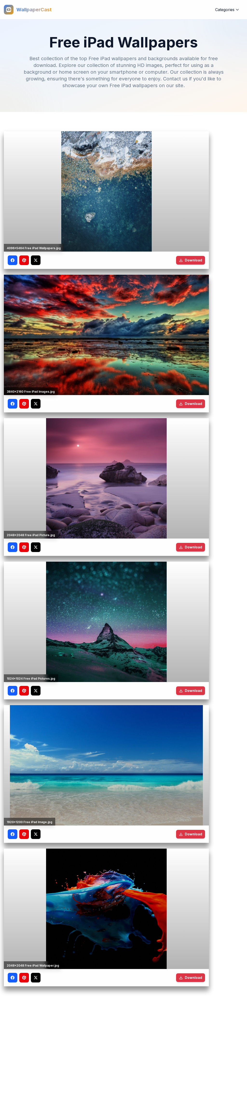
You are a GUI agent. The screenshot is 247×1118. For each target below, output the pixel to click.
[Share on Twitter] (36, 260)
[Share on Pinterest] (24, 260)
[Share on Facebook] (12, 260)
